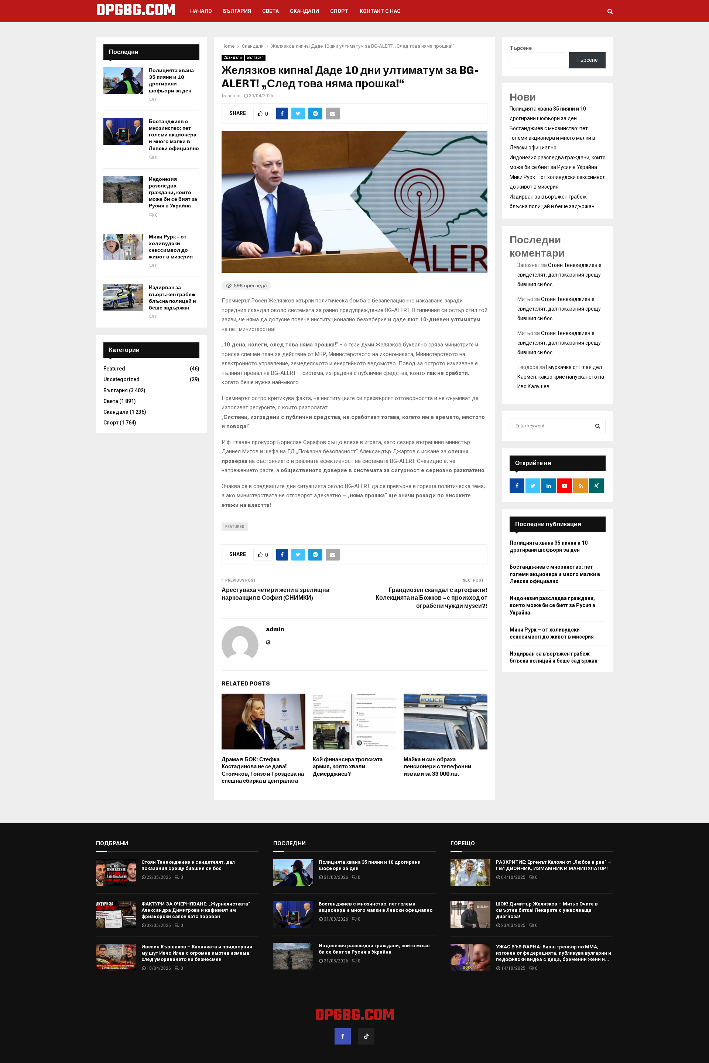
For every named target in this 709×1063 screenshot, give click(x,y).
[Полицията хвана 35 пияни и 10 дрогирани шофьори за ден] (123, 80)
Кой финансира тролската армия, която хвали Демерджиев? (348, 766)
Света (270, 11)
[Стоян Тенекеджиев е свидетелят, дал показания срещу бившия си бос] (116, 872)
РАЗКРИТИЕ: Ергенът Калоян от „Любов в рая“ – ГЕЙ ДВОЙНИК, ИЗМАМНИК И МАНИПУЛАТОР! (553, 865)
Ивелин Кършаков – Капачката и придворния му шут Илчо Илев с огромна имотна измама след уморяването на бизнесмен (196, 953)
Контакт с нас (380, 11)
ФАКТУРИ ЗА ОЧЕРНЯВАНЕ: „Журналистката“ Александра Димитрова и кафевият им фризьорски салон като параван (195, 910)
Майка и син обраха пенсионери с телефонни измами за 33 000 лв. (437, 766)
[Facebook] (343, 1036)
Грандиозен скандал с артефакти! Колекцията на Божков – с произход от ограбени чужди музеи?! (431, 597)
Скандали (304, 11)
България (237, 11)
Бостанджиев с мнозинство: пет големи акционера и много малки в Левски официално (174, 135)
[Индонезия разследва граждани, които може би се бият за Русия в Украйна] (123, 189)
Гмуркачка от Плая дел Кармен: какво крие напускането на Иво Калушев (560, 376)
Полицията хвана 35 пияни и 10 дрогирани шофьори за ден (171, 80)
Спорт (339, 11)
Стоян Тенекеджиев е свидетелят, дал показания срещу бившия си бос (559, 274)
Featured (234, 527)
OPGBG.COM (135, 11)
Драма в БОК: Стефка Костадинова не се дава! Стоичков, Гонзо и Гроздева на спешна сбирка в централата (263, 770)
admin (233, 95)
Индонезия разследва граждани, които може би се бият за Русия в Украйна (173, 192)
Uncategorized (121, 379)
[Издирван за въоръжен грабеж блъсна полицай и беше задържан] (123, 297)
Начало (201, 11)
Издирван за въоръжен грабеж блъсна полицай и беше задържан (172, 297)
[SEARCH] (598, 426)
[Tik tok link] (366, 1036)
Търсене (521, 48)
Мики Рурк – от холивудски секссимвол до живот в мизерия (171, 247)
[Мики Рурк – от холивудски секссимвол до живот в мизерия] (123, 247)
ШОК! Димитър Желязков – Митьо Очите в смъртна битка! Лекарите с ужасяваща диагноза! (547, 910)
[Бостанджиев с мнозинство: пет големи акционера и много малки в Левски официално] (123, 131)
